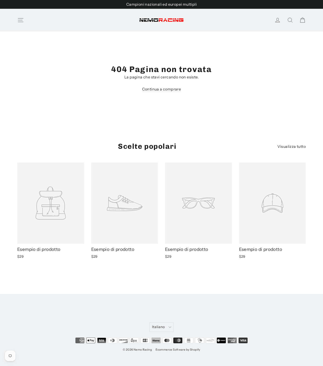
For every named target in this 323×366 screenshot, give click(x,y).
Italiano (158, 327)
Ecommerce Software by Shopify (178, 349)
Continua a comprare (161, 89)
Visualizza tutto (291, 146)
